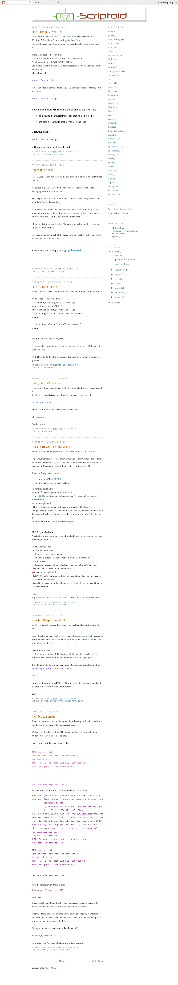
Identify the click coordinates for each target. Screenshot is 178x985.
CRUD (41, 495)
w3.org (49, 338)
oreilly (61, 271)
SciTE (35, 624)
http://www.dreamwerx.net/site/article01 (50, 597)
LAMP (68, 451)
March (118, 287)
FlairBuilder (118, 227)
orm (110, 158)
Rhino (75, 657)
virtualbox (60, 154)
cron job (73, 582)
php (68, 950)
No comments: (71, 152)
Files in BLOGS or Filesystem (51, 447)
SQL (44, 451)
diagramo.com (80, 635)
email (44, 950)
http (110, 110)
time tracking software (118, 212)
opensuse (46, 154)
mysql (111, 134)
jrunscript (70, 701)
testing (111, 186)
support (111, 182)
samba (111, 166)
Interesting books (42, 170)
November (120, 255)
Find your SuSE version (47, 383)
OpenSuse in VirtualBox (47, 32)
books (52, 271)
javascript (56, 701)
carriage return (115, 71)
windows (112, 194)
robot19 (112, 43)
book (44, 271)
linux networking (116, 130)
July (117, 278)
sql (65, 605)
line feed (112, 126)
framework (113, 95)
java (110, 114)
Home (62, 961)
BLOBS (57, 479)
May (117, 283)
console (111, 75)
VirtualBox (71, 36)
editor (45, 701)
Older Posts (97, 961)
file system (51, 482)
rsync (54, 510)
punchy (111, 162)
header (53, 950)
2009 (114, 302)
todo (110, 47)
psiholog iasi (74, 250)
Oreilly (45, 202)
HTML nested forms (44, 286)
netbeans (112, 138)
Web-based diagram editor (120, 208)
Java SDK (70, 654)
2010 (114, 251)
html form (47, 368)
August (118, 274)
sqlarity (111, 178)
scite (81, 701)
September (120, 269)
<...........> (54, 759)
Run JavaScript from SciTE (49, 620)
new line (112, 142)
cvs (109, 79)
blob (44, 605)
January (118, 296)
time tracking (114, 39)
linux (44, 431)
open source (113, 146)
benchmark (113, 55)
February (119, 292)
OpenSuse (53, 36)
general (111, 99)
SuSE (68, 387)
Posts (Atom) (50, 967)
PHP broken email (43, 716)
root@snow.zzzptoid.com (52, 766)
